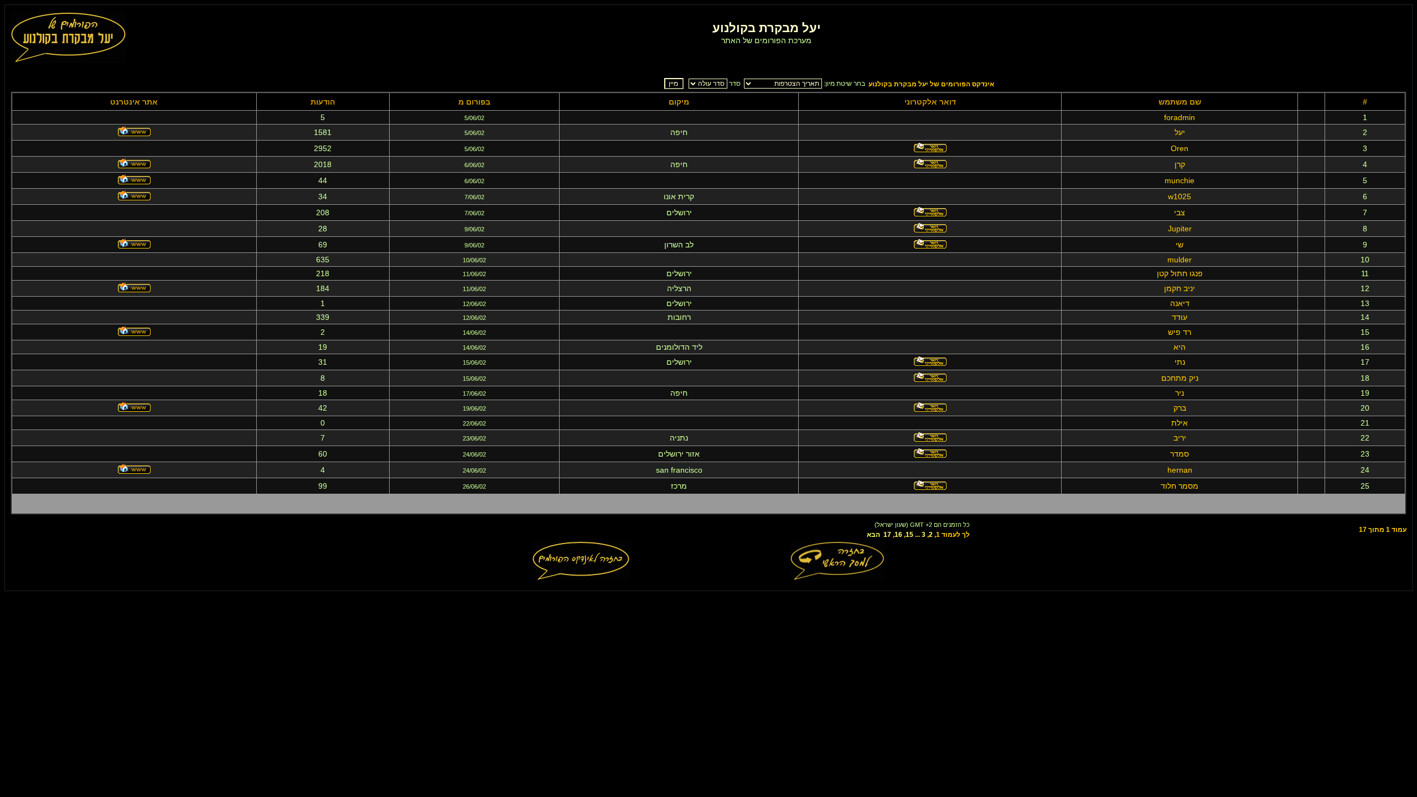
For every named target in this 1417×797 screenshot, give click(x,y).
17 (887, 535)
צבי (1179, 212)
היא (1179, 347)
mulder (1179, 259)
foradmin (1179, 117)
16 (898, 535)
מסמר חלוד (1179, 486)
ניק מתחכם (1179, 378)
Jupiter (1180, 228)
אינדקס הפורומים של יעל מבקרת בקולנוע (931, 84)
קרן (1180, 164)
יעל (1180, 132)
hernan (1179, 469)
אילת (1179, 422)
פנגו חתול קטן (1180, 273)
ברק (1179, 407)
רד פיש (1179, 332)
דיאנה (1180, 303)
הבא (873, 535)
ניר (1179, 393)
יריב (1179, 437)
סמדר (1179, 453)
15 (909, 535)
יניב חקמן (1179, 288)
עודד (1179, 317)
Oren (1179, 148)
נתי (1180, 362)
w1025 (1179, 196)
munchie (1179, 180)
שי (1179, 244)
